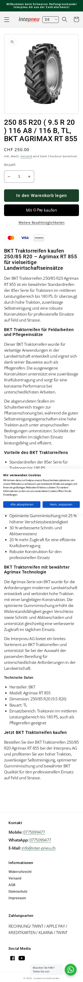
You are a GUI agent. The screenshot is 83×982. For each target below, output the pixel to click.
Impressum (17, 898)
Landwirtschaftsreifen (47, 978)
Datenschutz (18, 891)
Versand (26, 156)
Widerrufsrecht (20, 872)
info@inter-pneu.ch (39, 848)
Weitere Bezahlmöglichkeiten (42, 222)
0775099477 (34, 832)
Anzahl (10, 164)
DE (47, 19)
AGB (12, 885)
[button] (7, 19)
